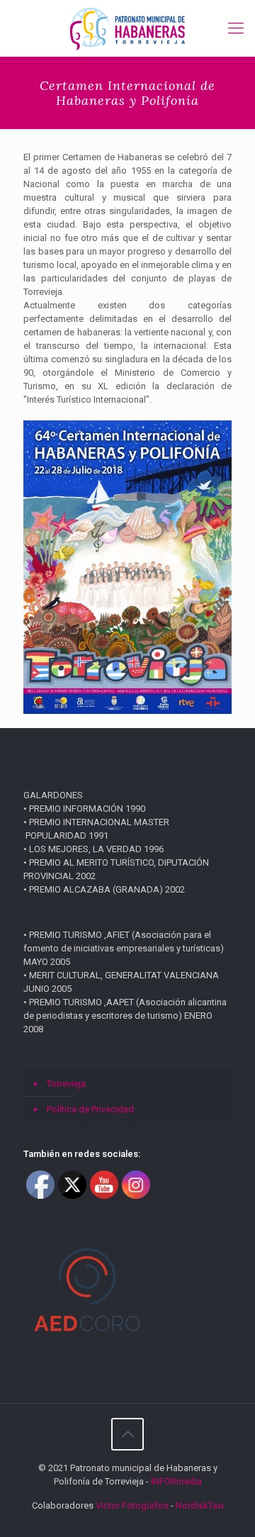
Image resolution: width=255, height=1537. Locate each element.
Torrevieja (66, 1083)
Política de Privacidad (90, 1109)
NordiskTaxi (200, 1505)
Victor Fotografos (132, 1505)
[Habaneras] (127, 28)
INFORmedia (176, 1481)
